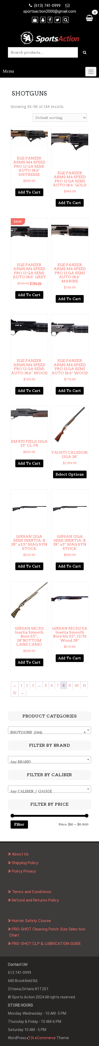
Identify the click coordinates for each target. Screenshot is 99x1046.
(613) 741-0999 (47, 5)
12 (14, 692)
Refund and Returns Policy (35, 900)
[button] (44, 130)
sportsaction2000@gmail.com (49, 11)
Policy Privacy (24, 871)
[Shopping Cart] (89, 17)
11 (84, 685)
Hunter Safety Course (31, 920)
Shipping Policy (25, 862)
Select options (70, 474)
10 (77, 685)
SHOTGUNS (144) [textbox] (48, 732)
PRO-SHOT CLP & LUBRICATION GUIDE (46, 943)
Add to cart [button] (29, 192)
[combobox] (49, 730)
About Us (20, 854)
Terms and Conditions (31, 891)
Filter (19, 824)
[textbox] (49, 761)
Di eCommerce (43, 1038)
